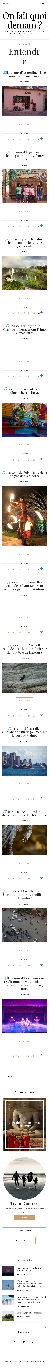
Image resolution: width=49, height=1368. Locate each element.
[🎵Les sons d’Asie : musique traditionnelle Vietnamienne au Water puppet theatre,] (24, 1016)
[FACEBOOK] (15, 1341)
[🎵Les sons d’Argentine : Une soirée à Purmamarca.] (24, 101)
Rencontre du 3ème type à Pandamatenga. (29, 1269)
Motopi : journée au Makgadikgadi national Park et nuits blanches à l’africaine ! (31, 1283)
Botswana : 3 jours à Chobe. (29, 1312)
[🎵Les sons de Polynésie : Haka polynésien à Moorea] (24, 516)
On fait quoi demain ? (24, 20)
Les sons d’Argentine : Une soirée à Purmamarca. (26, 74)
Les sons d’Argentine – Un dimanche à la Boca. (26, 391)
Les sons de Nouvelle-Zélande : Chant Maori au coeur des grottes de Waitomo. (24, 585)
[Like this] (39, 139)
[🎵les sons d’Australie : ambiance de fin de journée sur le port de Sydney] (24, 761)
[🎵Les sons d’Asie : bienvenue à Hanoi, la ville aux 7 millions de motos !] (24, 925)
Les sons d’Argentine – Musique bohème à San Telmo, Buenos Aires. (24, 329)
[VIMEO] (23, 1341)
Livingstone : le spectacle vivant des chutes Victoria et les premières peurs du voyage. (31, 1299)
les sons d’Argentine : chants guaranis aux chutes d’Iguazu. (24, 155)
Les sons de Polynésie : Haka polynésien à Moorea (26, 474)
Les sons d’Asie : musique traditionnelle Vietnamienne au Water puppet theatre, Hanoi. (24, 983)
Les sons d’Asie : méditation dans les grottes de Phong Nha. (24, 813)
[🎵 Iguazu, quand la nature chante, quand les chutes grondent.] (24, 273)
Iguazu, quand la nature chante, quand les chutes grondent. (25, 242)
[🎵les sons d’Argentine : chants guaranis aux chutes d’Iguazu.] (24, 186)
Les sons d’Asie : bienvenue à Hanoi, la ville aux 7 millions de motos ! (24, 894)
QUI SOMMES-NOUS (25, 1217)
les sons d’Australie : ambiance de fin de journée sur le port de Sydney (24, 732)
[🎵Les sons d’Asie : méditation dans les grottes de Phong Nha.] (24, 840)
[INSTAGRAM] (32, 1341)
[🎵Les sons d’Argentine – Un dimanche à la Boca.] (24, 420)
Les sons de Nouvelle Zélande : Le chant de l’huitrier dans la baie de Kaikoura (24, 648)
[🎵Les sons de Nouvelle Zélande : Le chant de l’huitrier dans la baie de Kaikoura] (24, 678)
